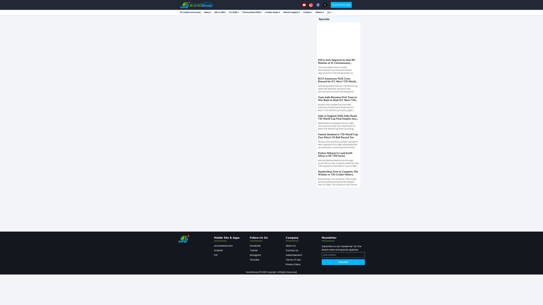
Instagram (255, 255)
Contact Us (292, 250)
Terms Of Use (293, 260)
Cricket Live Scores (191, 12)
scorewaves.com (223, 246)
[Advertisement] (247, 22)
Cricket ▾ (307, 12)
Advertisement (294, 255)
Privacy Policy (293, 264)
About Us (291, 246)
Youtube (254, 260)
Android (218, 250)
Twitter (254, 250)
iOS (216, 255)
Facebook (255, 246)
